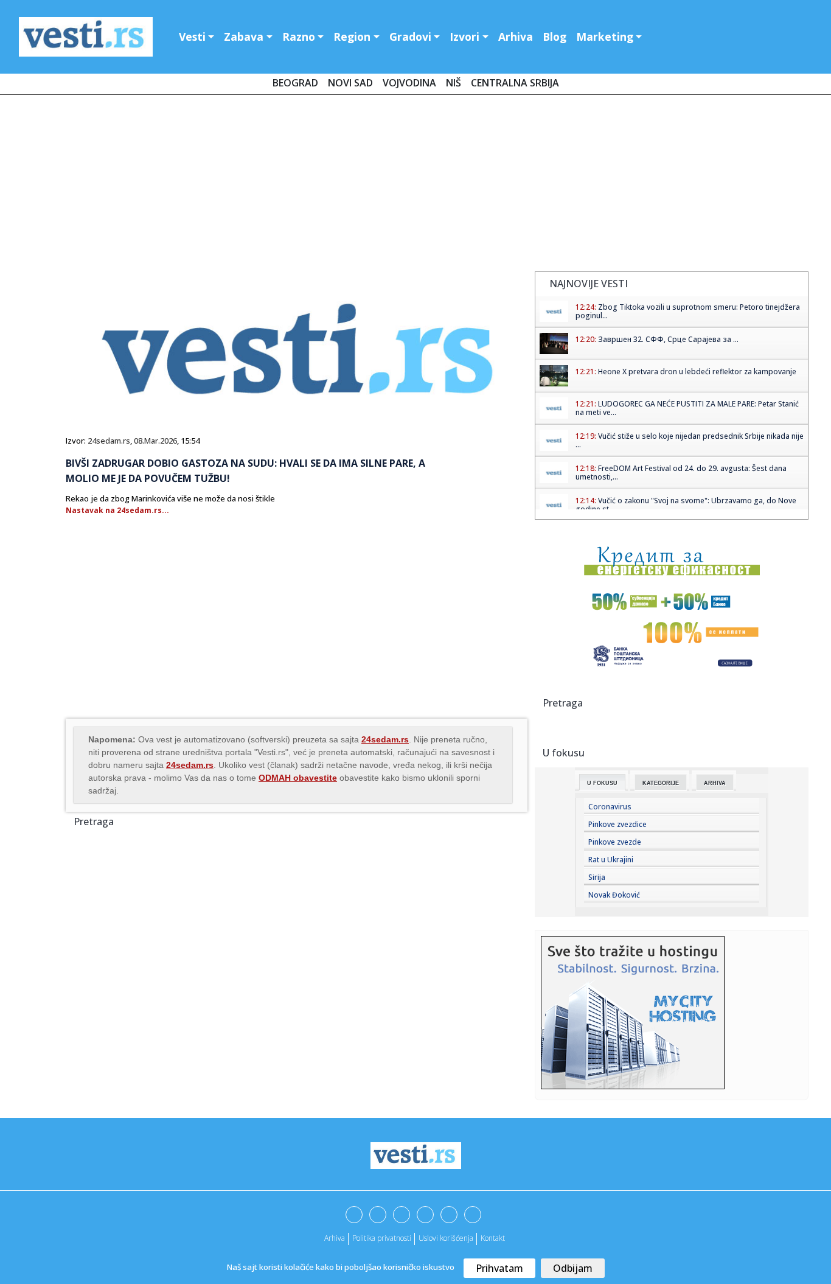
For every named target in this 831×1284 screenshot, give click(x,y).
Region (351, 36)
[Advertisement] (415, 186)
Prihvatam (499, 1268)
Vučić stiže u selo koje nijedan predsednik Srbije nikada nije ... (689, 440)
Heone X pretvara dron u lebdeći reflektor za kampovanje (697, 371)
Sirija (596, 877)
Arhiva (515, 36)
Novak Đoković (614, 895)
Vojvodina (409, 82)
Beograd (295, 82)
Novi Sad (350, 82)
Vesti (192, 36)
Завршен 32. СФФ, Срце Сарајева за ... (668, 339)
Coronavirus (609, 806)
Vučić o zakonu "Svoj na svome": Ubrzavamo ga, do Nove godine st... (685, 504)
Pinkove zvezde (614, 842)
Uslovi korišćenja (446, 1238)
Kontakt (493, 1238)
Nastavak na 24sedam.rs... (117, 510)
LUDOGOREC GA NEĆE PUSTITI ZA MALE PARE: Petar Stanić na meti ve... (687, 408)
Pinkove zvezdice (617, 824)
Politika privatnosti (381, 1238)
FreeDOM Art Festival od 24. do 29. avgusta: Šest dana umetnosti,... (681, 472)
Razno (298, 36)
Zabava (243, 36)
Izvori (464, 36)
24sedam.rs (109, 440)
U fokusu (602, 783)
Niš (453, 82)
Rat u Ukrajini (610, 859)
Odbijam (573, 1268)
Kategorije (660, 783)
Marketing (604, 36)
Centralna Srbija (515, 82)
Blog (554, 36)
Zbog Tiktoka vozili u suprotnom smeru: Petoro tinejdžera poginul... (687, 311)
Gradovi (410, 36)
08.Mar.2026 (155, 440)
